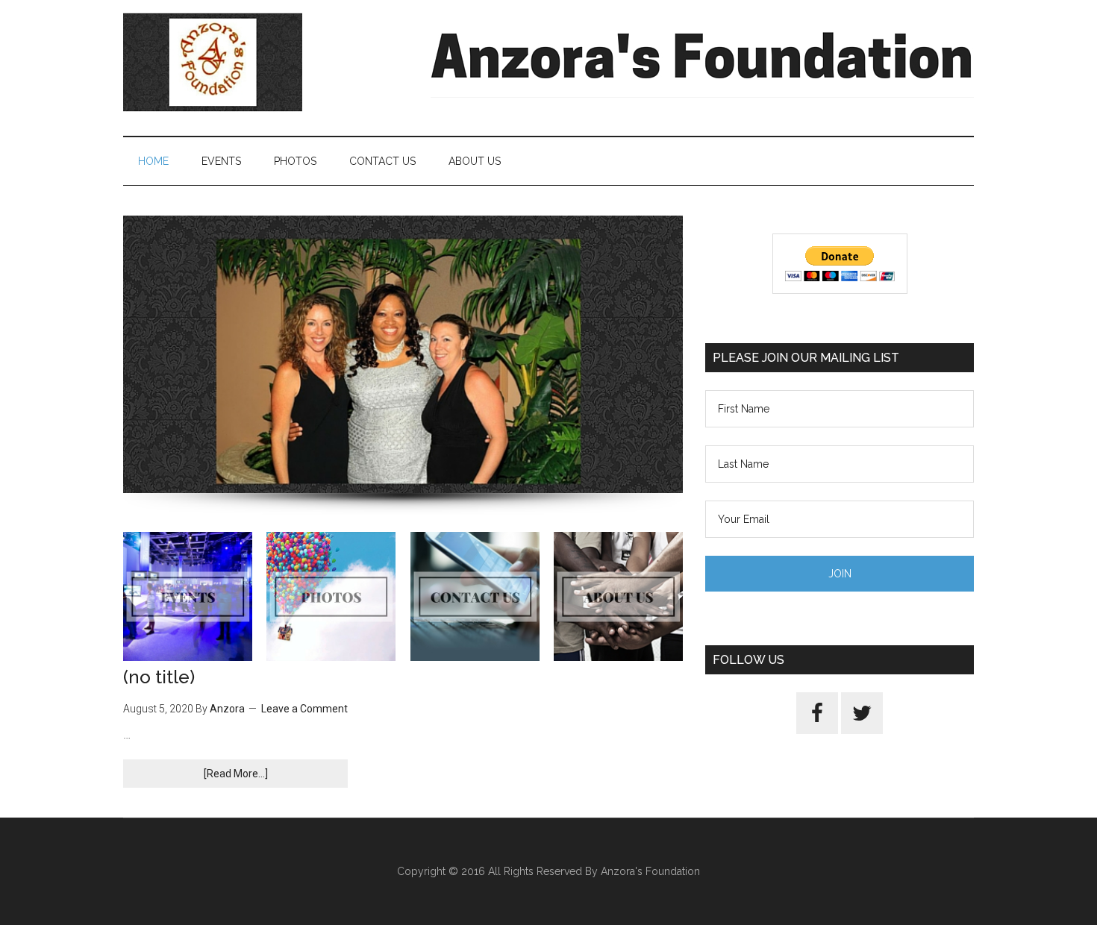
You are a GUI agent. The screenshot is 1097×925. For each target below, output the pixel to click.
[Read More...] (236, 774)
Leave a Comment (304, 709)
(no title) (159, 677)
